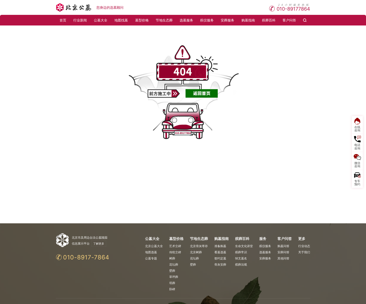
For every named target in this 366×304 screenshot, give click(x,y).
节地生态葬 (164, 20)
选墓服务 (186, 20)
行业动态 (304, 246)
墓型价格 (142, 20)
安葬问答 (283, 252)
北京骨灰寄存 (199, 246)
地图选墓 (151, 252)
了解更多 (98, 243)
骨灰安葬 (220, 264)
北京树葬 (196, 252)
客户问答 (289, 20)
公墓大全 (100, 20)
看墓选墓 (220, 252)
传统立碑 (175, 252)
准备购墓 (220, 246)
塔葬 (172, 283)
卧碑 (172, 289)
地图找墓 (121, 20)
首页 (63, 20)
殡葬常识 (241, 252)
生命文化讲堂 (244, 246)
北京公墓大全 (154, 246)
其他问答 (283, 258)
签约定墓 (220, 258)
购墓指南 (248, 20)
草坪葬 (173, 277)
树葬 (172, 258)
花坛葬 (173, 264)
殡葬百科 (269, 20)
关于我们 (304, 252)
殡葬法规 (241, 264)
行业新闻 (80, 20)
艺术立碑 (175, 246)
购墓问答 (283, 246)
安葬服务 (227, 20)
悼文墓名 (241, 258)
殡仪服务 (207, 20)
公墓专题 (151, 258)
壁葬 (172, 270)
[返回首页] (201, 93)
